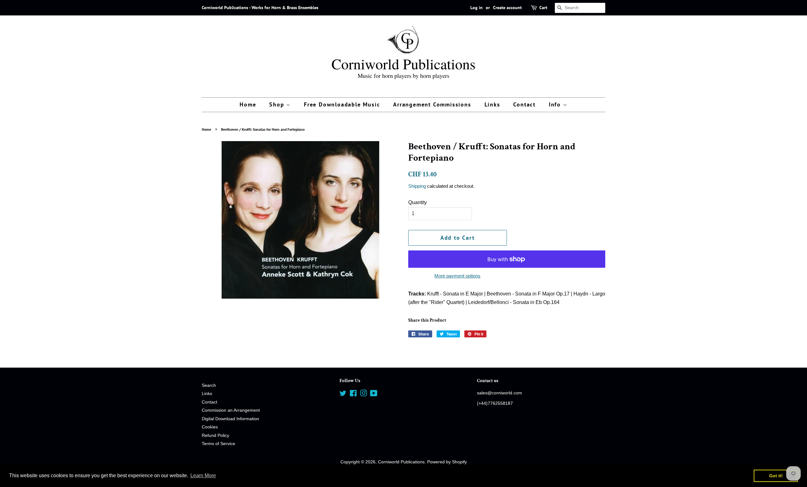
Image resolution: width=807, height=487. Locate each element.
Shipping (417, 186)
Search (209, 385)
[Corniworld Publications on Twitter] (343, 394)
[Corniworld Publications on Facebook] (353, 394)
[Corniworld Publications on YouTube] (373, 394)
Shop (277, 104)
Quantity (417, 202)
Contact (524, 104)
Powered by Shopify (447, 462)
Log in (476, 7)
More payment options (457, 275)
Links (492, 104)
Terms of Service (218, 443)
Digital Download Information (230, 418)
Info (556, 104)
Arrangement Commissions (432, 104)
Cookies (210, 427)
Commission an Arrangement (231, 410)
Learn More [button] (203, 475)
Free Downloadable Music (342, 104)
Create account (507, 7)
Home (248, 104)
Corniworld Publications (401, 462)
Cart (543, 7)
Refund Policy (215, 435)
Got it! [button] (776, 475)
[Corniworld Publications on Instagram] (363, 394)
